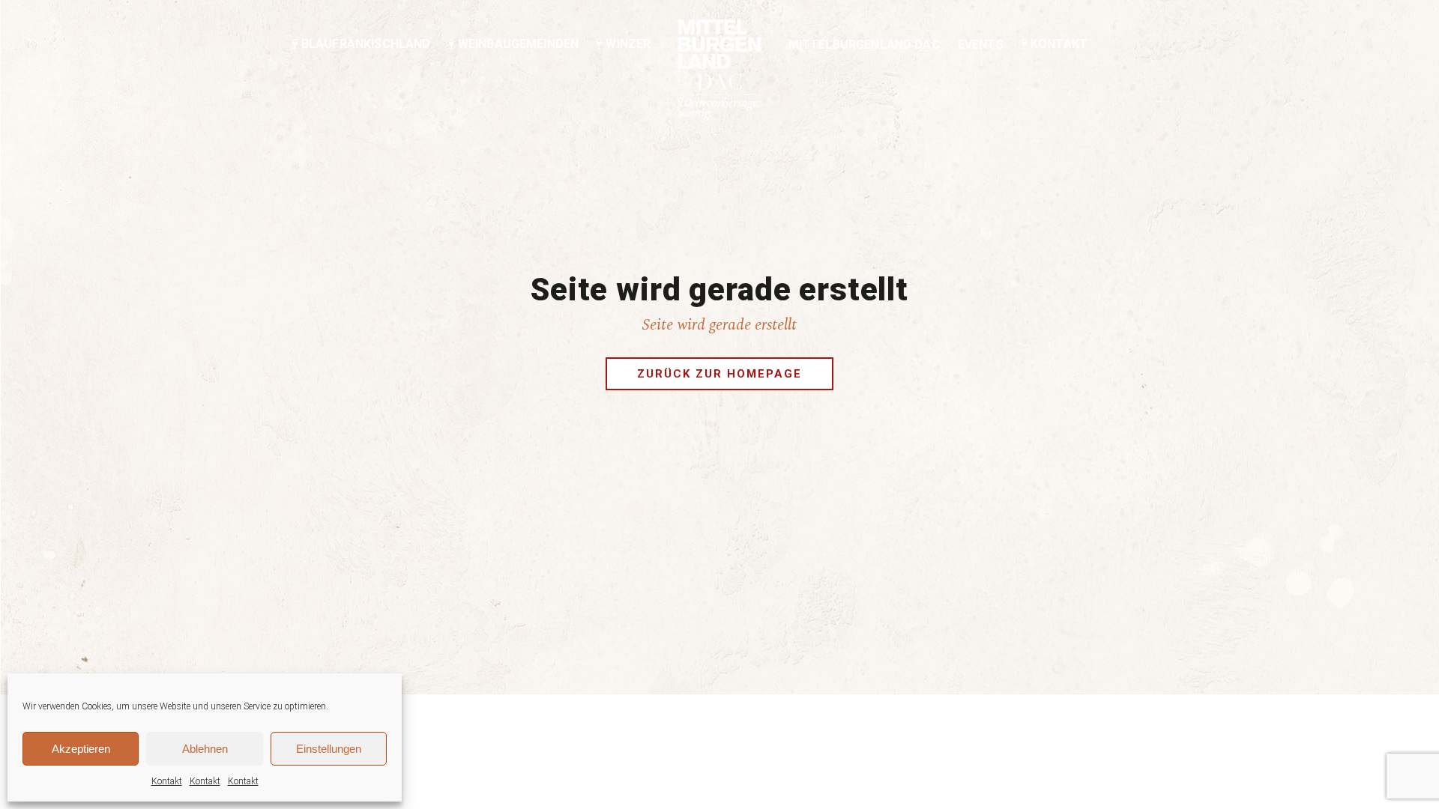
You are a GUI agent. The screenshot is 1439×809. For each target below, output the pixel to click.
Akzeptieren (81, 748)
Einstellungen (328, 748)
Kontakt (166, 781)
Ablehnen (205, 748)
